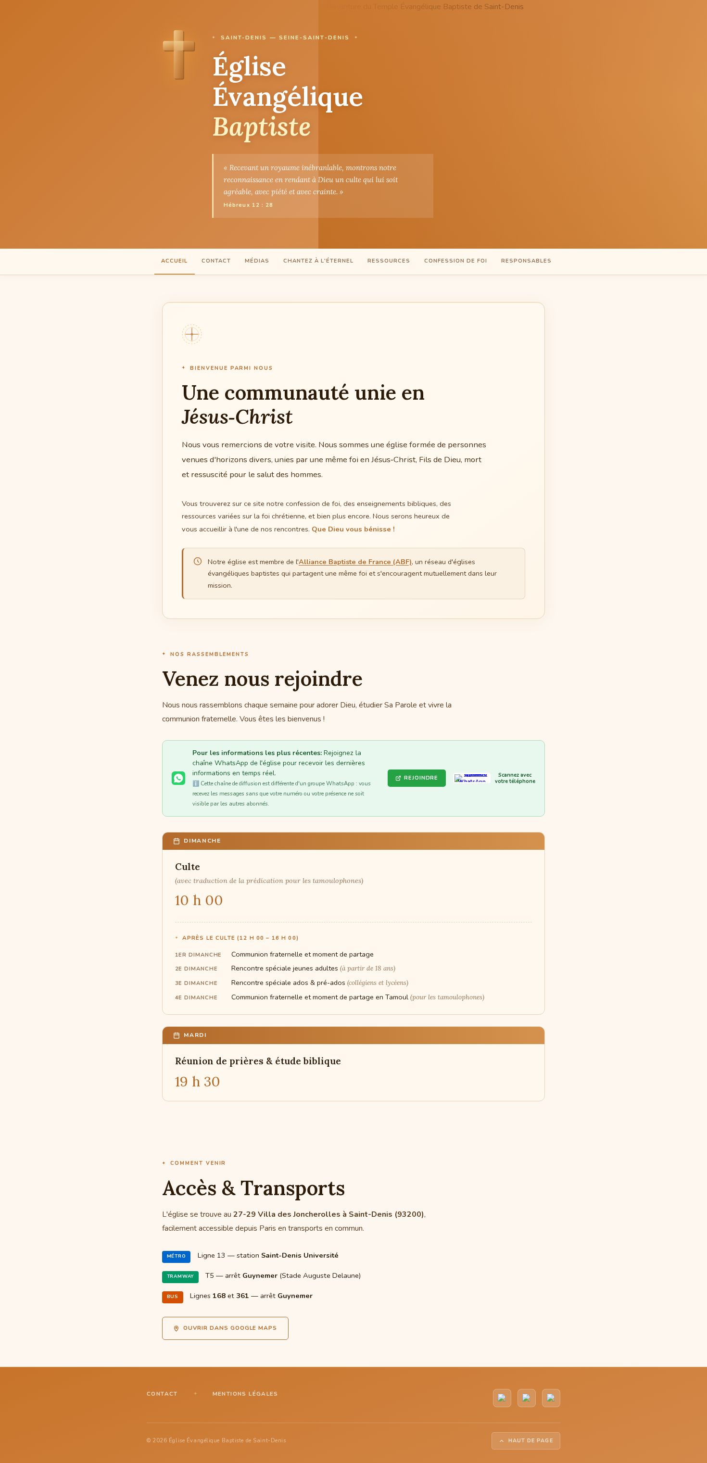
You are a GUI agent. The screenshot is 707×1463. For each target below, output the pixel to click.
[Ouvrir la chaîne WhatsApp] (472, 778)
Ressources (388, 261)
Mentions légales (245, 1394)
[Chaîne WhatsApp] (527, 1398)
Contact (216, 261)
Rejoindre (421, 778)
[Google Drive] (551, 1398)
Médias (257, 261)
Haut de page (530, 1440)
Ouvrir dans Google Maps (230, 1328)
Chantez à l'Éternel (318, 261)
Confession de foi (455, 261)
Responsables (526, 261)
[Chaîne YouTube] (502, 1398)
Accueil (174, 261)
